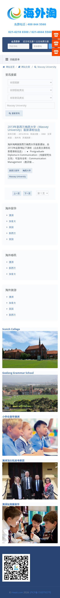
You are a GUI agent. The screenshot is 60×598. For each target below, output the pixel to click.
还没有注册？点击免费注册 (36, 41)
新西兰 (12, 233)
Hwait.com (17, 592)
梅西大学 (27, 170)
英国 (11, 239)
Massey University (17, 176)
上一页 (17, 193)
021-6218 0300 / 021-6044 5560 (30, 32)
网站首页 (10, 66)
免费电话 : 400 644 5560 (30, 24)
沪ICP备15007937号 (40, 592)
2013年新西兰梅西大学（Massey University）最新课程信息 (28, 128)
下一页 (27, 193)
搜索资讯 (15, 113)
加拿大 (12, 221)
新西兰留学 (14, 170)
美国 (11, 227)
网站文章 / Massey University (38, 66)
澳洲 (11, 215)
